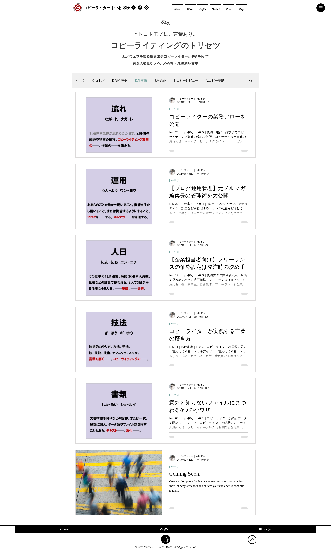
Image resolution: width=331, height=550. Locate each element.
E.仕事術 (141, 80)
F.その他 (160, 80)
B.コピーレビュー (186, 80)
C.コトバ (98, 80)
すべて (80, 80)
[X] (133, 7)
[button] (320, 7)
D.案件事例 (119, 80)
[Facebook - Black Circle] (140, 7)
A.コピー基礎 (215, 80)
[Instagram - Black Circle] (146, 7)
